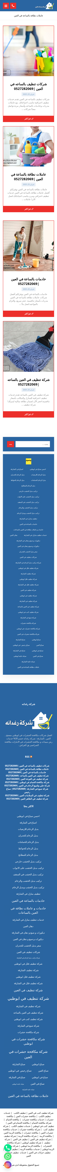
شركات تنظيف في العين (28, 557)
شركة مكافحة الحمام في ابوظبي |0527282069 (27, 782)
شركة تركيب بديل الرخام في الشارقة (28, 562)
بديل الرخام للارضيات (38, 475)
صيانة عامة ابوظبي (20, 656)
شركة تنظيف (9, 1136)
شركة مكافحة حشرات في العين (28, 634)
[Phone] (7, 1148)
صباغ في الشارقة (19, 650)
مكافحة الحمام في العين (18, 1122)
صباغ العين (40, 645)
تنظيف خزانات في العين (39, 1152)
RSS (27, 756)
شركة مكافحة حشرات (28, 623)
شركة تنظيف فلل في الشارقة (28, 584)
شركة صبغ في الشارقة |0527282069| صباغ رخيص (27, 790)
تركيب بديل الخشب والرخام (28, 507)
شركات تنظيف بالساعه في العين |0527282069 (27, 765)
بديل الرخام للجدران (17, 475)
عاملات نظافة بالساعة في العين (28, 667)
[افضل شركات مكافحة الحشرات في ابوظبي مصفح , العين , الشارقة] (44, 5)
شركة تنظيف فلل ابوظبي (28, 579)
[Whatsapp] (7, 1156)
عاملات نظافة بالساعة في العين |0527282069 (27, 769)
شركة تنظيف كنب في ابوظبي (28, 612)
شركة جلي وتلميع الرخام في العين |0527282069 (27, 785)
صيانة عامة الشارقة (28, 661)
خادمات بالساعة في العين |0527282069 (27, 772)
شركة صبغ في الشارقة (28, 617)
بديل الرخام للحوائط (17, 480)
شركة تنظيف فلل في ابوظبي (28, 568)
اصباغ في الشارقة (17, 469)
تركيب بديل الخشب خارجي (28, 491)
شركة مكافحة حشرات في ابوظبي (28, 628)
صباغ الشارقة (20, 639)
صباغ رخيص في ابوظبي (21, 645)
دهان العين (13, 535)
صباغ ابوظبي (36, 639)
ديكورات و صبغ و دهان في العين (28, 546)
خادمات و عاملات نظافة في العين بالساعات (28, 529)
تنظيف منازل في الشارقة (28, 518)
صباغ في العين (38, 656)
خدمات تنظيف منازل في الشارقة (35, 535)
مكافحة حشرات (31, 1132)
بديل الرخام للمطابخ (28, 485)
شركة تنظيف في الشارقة (28, 601)
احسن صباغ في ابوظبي (38, 469)
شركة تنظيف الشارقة (28, 573)
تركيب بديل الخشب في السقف (28, 502)
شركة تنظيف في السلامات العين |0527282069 (27, 795)
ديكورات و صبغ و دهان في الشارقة (28, 540)
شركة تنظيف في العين (28, 590)
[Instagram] (7, 1165)
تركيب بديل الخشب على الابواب (28, 496)
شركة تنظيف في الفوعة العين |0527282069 (27, 778)
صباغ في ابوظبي (37, 650)
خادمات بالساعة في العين (28, 524)
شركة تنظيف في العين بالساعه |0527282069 (27, 775)
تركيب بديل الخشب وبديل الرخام (28, 513)
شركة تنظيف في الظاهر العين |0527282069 (27, 798)
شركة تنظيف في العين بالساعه (28, 606)
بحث (10, 444)
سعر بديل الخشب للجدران (28, 551)
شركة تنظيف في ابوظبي (28, 595)
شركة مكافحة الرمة (27, 1136)
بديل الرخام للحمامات (38, 480)
